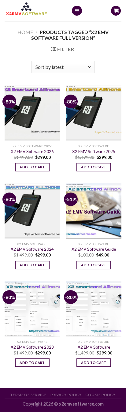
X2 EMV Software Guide (94, 249)
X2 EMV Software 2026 (32, 151)
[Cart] (116, 11)
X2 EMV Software (94, 347)
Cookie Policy (100, 394)
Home (25, 32)
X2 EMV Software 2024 (32, 249)
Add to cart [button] (32, 167)
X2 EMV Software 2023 (32, 347)
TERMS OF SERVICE (28, 394)
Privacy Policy (66, 394)
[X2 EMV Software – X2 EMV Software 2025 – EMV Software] (33, 10)
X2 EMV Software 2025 (93, 151)
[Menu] (77, 11)
